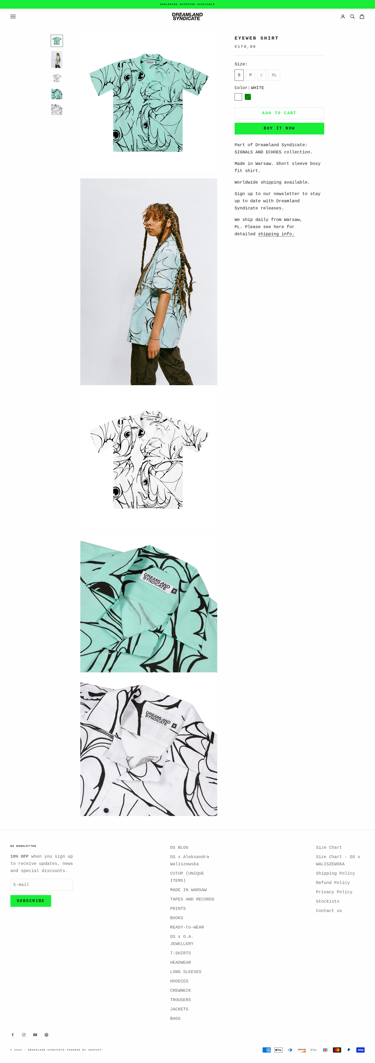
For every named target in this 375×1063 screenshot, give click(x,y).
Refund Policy (333, 882)
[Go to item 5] (57, 109)
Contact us (329, 910)
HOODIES (179, 981)
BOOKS (176, 917)
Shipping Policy (335, 873)
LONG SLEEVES (185, 971)
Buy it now (279, 128)
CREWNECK (180, 990)
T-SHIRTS (180, 953)
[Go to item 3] (57, 78)
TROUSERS (180, 999)
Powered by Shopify (84, 1050)
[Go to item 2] (57, 59)
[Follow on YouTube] (35, 1035)
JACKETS (179, 1009)
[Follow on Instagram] (24, 1035)
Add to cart (279, 113)
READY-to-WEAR (187, 927)
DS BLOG (179, 847)
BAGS (175, 1018)
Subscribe (31, 901)
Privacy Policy (334, 892)
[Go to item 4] (57, 94)
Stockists (327, 901)
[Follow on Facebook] (12, 1035)
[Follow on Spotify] (46, 1035)
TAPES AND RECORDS (192, 899)
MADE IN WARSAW (188, 889)
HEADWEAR (180, 962)
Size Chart (329, 847)
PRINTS (178, 908)
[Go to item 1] (57, 41)
